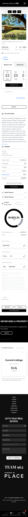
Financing (14, 406)
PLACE (21, 497)
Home (14, 397)
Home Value (14, 408)
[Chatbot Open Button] (23, 512)
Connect (14, 412)
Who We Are (14, 410)
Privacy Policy (5, 515)
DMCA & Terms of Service (15, 515)
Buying (14, 401)
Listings (14, 399)
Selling (14, 403)
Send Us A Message (14, 458)
